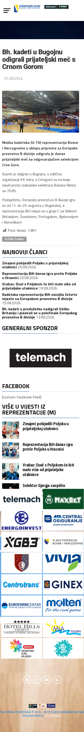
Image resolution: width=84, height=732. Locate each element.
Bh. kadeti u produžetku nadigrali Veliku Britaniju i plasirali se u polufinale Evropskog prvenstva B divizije (39, 313)
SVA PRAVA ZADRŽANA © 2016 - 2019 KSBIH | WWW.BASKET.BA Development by (42, 714)
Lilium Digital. (52, 715)
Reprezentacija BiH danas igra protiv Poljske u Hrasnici (39, 275)
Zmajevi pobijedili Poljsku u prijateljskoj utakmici (46, 426)
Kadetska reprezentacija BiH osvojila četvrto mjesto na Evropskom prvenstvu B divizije (39, 296)
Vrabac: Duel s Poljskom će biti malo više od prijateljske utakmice (48, 470)
